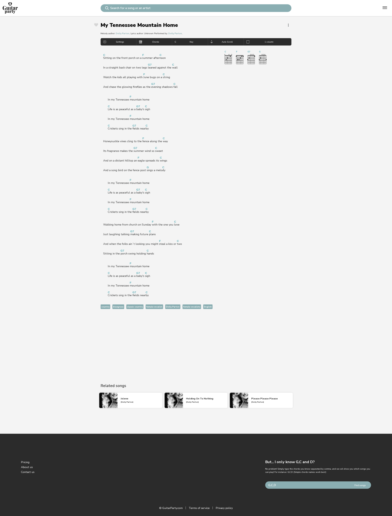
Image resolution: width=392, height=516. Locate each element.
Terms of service (199, 508)
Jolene (124, 398)
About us (27, 467)
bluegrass (118, 306)
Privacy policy (224, 508)
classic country (135, 306)
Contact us (27, 472)
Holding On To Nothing (199, 398)
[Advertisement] (196, 343)
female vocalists (191, 306)
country (105, 306)
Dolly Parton (122, 33)
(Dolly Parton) (127, 402)
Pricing (25, 462)
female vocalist (154, 306)
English (208, 306)
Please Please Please (264, 398)
